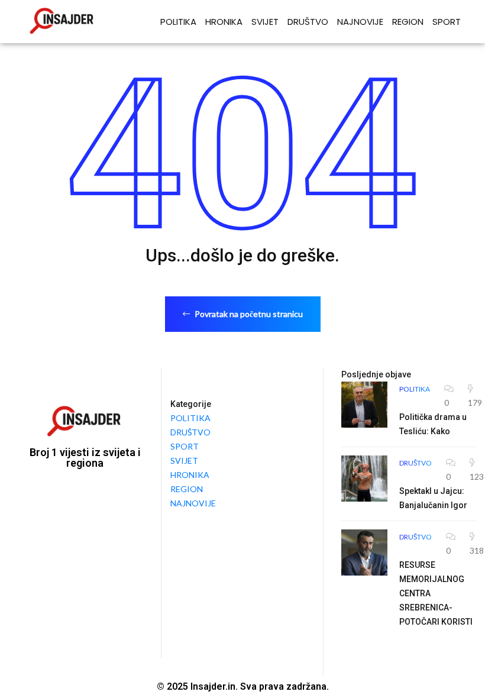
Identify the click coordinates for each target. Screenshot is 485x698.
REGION (407, 21)
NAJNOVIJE (360, 21)
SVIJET (265, 21)
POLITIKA (178, 21)
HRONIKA (223, 21)
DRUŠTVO (307, 21)
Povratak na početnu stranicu (248, 314)
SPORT (446, 21)
